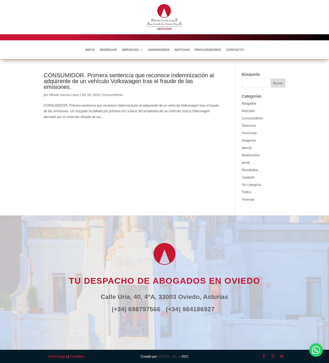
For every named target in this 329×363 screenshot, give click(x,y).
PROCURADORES (207, 50)
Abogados (249, 103)
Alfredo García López (64, 95)
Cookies (77, 356)
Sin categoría (251, 185)
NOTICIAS (182, 50)
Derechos (249, 125)
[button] (316, 350)
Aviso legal (57, 356)
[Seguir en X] (272, 356)
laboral (246, 148)
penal (246, 162)
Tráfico (247, 192)
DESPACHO (108, 50)
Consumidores (113, 95)
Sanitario (248, 177)
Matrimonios (251, 155)
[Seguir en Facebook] (263, 356)
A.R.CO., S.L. (168, 356)
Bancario (248, 111)
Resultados (250, 170)
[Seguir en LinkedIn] (281, 356)
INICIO (90, 50)
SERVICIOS (130, 50)
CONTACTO (235, 50)
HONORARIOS (159, 50)
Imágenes (249, 140)
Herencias (249, 133)
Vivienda (248, 199)
